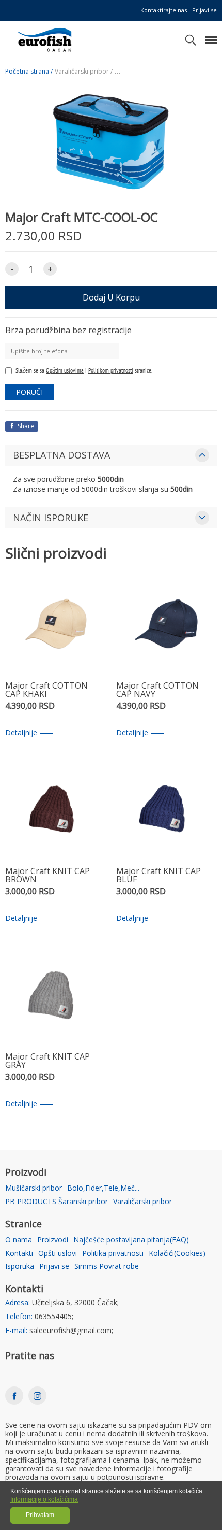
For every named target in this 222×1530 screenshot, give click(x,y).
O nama (18, 1240)
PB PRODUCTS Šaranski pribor (56, 1201)
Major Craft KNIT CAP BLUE (158, 876)
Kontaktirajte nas (163, 10)
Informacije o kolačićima (44, 1499)
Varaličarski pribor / (84, 71)
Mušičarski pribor (33, 1188)
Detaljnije (21, 732)
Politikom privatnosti (110, 370)
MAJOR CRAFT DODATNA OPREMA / (166, 71)
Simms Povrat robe (106, 1266)
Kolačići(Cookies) (177, 1253)
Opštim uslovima (65, 370)
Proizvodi (52, 1240)
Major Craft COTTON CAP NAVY (157, 690)
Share (25, 426)
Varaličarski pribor (142, 1201)
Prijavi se (204, 10)
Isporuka (19, 1266)
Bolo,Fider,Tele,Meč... (103, 1188)
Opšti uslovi (57, 1253)
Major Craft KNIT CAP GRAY (47, 1061)
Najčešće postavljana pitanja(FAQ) (131, 1240)
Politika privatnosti (113, 1253)
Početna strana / (29, 71)
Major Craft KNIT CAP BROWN (47, 876)
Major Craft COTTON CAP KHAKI (46, 690)
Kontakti (19, 1253)
